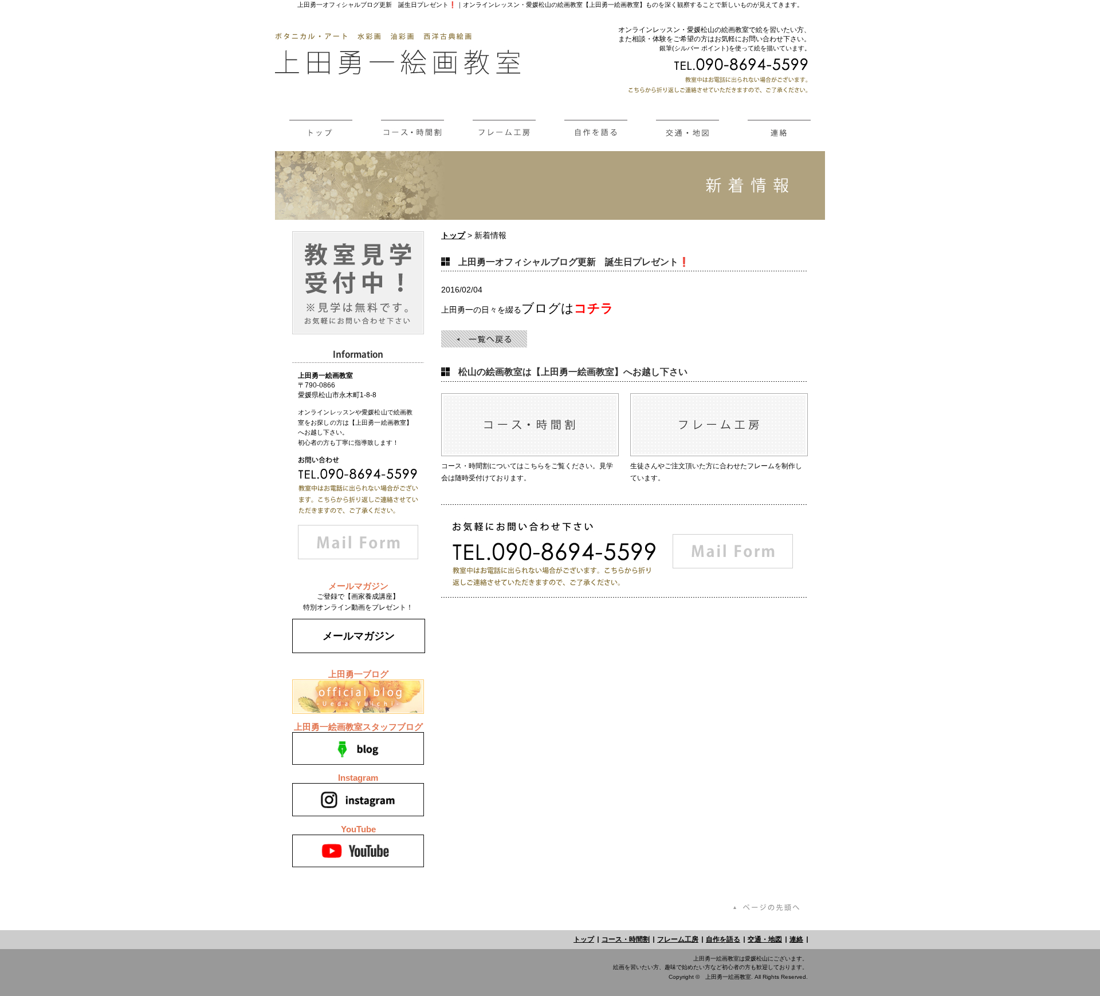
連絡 (796, 939)
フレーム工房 (677, 939)
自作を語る (723, 939)
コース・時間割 (626, 939)
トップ (453, 235)
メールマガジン (359, 636)
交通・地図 (765, 939)
